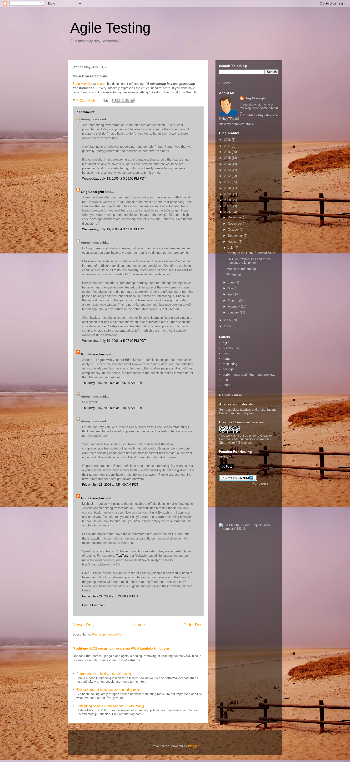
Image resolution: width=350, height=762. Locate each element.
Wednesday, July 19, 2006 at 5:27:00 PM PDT (114, 341)
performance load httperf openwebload (249, 374)
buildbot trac (231, 348)
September (236, 235)
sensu (227, 380)
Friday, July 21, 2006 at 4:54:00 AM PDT (110, 484)
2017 (228, 146)
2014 (228, 164)
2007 (228, 206)
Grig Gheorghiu (92, 192)
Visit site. (225, 457)
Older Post (193, 624)
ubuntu (227, 385)
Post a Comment (93, 605)
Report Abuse (230, 395)
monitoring (230, 364)
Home (139, 624)
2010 (228, 188)
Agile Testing (110, 28)
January (234, 312)
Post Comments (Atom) (108, 634)
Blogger (193, 746)
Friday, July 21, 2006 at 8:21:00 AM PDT (110, 596)
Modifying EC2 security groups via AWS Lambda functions (121, 648)
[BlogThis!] (118, 100)
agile (226, 343)
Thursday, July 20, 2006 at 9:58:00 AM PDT (112, 408)
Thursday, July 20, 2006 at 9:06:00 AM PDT (112, 383)
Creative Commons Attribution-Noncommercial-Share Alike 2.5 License (245, 439)
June (231, 282)
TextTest (122, 555)
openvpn (229, 369)
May (231, 288)
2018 (228, 139)
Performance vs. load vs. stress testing (103, 674)
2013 (228, 170)
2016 (228, 152)
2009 (228, 194)
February (234, 306)
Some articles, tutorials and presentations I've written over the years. (247, 411)
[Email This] (114, 100)
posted (101, 84)
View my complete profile (236, 124)
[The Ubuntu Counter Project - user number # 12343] (249, 528)
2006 (228, 212)
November (235, 223)
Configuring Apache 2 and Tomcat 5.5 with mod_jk (110, 706)
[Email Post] (105, 100)
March (232, 300)
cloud (226, 353)
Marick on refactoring (241, 269)
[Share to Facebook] (127, 100)
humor (227, 358)
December (235, 217)
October (234, 229)
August (233, 241)
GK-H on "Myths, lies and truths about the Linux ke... (249, 261)
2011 (228, 182)
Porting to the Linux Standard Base (251, 253)
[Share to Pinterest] (132, 100)
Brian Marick (81, 84)
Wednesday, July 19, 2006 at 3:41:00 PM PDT (114, 229)
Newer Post (84, 624)
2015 (228, 158)
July (231, 247)
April (231, 294)
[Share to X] (123, 100)
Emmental (234, 275)
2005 (228, 320)
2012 (228, 176)
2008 (228, 200)
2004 (228, 326)
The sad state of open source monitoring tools (108, 689)
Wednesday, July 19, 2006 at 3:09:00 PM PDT (114, 178)
